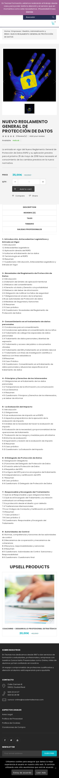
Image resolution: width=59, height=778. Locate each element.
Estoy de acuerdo (22, 772)
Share (35, 195)
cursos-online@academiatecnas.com (26, 699)
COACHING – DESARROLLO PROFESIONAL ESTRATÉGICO (29, 628)
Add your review (37, 136)
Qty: (4, 181)
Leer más (41, 772)
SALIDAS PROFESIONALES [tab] (29, 229)
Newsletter (8, 747)
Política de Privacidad (12, 718)
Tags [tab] (29, 218)
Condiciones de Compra (13, 727)
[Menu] (4, 22)
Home (7, 31)
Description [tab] (29, 207)
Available (6, 140)
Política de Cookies (11, 723)
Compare (20, 195)
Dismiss (29, 11)
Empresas (16, 31)
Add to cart (26, 189)
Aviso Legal (7, 714)
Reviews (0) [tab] (30, 212)
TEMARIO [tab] (29, 223)
